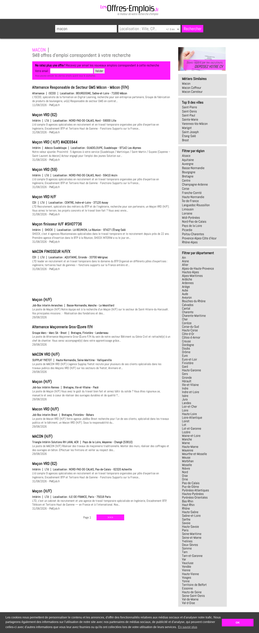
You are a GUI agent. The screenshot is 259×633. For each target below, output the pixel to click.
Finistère (187, 363)
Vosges (186, 577)
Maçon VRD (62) (44, 114)
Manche (187, 439)
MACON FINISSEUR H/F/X (51, 251)
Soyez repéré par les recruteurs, (204, 64)
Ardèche (187, 279)
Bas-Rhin (187, 501)
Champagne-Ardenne (195, 184)
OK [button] (238, 622)
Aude (185, 294)
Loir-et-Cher (189, 406)
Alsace (186, 156)
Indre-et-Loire (190, 392)
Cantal (186, 308)
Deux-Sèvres (190, 545)
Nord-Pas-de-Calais (194, 221)
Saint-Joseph (190, 132)
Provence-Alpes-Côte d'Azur (199, 238)
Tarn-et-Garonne (192, 556)
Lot (184, 425)
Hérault (186, 381)
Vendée (186, 566)
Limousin (188, 209)
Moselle (187, 465)
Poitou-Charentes (193, 234)
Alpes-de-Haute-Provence (198, 268)
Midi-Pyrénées (191, 217)
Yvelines (187, 541)
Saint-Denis (189, 111)
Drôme (186, 352)
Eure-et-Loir (189, 359)
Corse (185, 189)
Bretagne (187, 176)
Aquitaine (188, 160)
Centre (186, 180)
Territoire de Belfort (194, 585)
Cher (185, 319)
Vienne (186, 570)
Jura (185, 399)
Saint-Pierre (189, 107)
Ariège (186, 287)
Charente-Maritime (194, 316)
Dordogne (188, 345)
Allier (185, 265)
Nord (185, 472)
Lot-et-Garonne (191, 428)
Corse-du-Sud (190, 327)
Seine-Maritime (191, 534)
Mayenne (187, 450)
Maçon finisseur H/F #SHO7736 (57, 224)
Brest (185, 140)
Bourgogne (188, 172)
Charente (187, 312)
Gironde (187, 377)
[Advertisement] (101, 283)
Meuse (186, 457)
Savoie (186, 523)
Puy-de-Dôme (190, 487)
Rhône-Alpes (190, 242)
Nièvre (186, 468)
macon (186, 83)
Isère (185, 396)
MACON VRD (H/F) (46, 354)
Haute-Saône (190, 512)
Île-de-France (190, 201)
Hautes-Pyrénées (193, 494)
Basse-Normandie (193, 168)
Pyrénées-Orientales (195, 497)
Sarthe (186, 519)
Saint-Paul (188, 115)
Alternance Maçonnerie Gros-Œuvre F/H (62, 326)
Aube (185, 290)
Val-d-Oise (188, 603)
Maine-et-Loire (191, 436)
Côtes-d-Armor (191, 337)
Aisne (185, 261)
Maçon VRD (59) (44, 169)
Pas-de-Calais (190, 483)
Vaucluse (187, 563)
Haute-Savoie (190, 527)
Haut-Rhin (188, 505)
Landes (186, 403)
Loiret (185, 421)
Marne (186, 443)
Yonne (186, 581)
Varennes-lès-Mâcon (195, 124)
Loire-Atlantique (192, 417)
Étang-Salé (189, 136)
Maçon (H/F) (42, 299)
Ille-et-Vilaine (190, 385)
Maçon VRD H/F (44, 196)
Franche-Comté (192, 193)
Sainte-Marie (190, 119)
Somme (187, 548)
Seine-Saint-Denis (193, 596)
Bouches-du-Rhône (194, 301)
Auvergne (187, 164)
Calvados (187, 305)
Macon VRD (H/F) (45, 409)
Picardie (187, 230)
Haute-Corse (190, 330)
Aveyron (187, 297)
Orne (185, 479)
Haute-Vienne (190, 574)
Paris (185, 530)
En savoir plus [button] (187, 627)
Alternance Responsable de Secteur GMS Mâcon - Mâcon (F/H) (80, 87)
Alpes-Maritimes (192, 276)
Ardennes (188, 283)
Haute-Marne (190, 447)
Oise (185, 476)
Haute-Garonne (191, 370)
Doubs (186, 348)
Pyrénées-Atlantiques (195, 490)
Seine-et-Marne (191, 537)
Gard (185, 367)
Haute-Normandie (193, 197)
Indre (185, 388)
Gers (185, 374)
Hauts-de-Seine (192, 592)
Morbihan (188, 461)
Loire (185, 410)
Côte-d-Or (188, 334)
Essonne (187, 588)
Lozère (186, 432)
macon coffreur (191, 88)
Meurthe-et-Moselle (194, 454)
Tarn (185, 552)
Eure (185, 356)
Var (184, 559)
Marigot (187, 128)
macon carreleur (192, 92)
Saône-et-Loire (191, 516)
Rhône (186, 508)
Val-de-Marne (190, 599)
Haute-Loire (189, 414)
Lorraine (187, 213)
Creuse (186, 341)
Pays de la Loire (192, 226)
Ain (184, 257)
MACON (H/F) (42, 436)
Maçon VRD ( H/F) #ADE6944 (55, 142)
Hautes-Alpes (190, 272)
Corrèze (187, 323)
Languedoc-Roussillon (196, 205)
